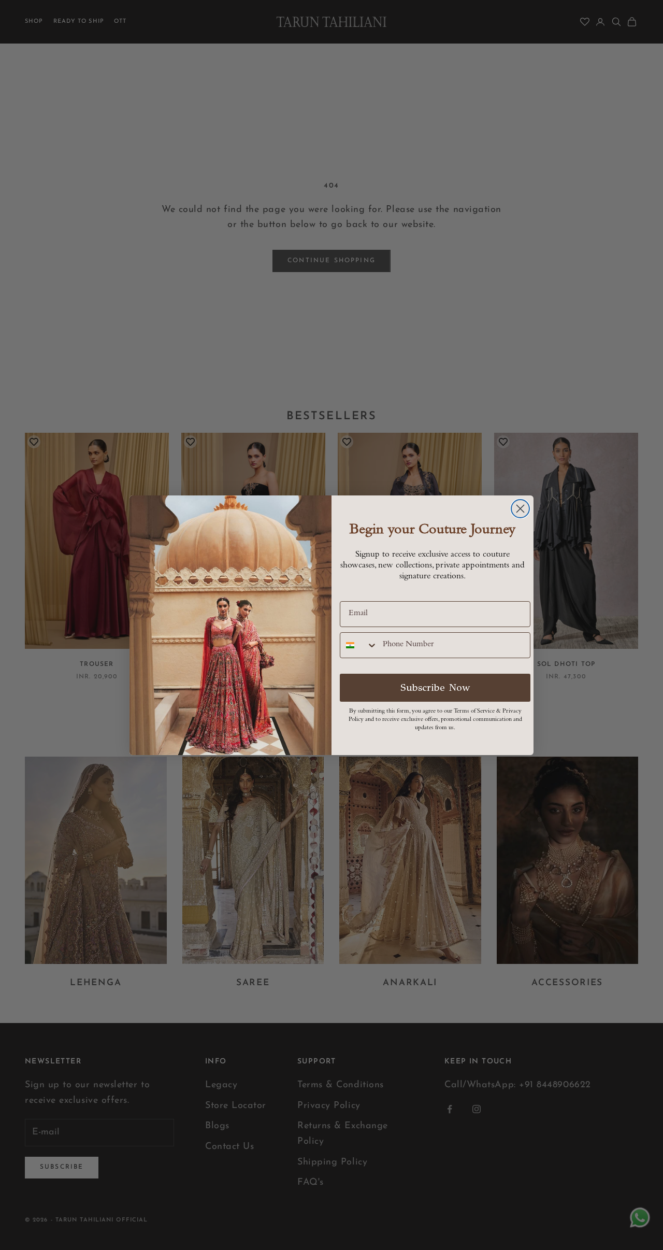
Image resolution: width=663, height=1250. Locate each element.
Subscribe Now (435, 687)
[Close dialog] (520, 509)
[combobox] (359, 645)
